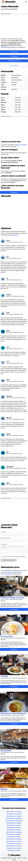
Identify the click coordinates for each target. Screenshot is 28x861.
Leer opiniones (14, 51)
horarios (10, 45)
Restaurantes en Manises (14, 825)
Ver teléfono (14, 192)
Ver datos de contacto (14, 61)
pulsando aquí (15, 235)
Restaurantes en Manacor (14, 834)
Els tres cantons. (7, 636)
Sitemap (14, 859)
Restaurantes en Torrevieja (14, 841)
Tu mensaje (4, 544)
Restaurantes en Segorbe (14, 823)
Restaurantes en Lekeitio (14, 814)
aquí (15, 146)
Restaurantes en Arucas (14, 827)
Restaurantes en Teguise (14, 848)
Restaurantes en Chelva (14, 843)
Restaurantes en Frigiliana (14, 816)
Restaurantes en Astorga (14, 811)
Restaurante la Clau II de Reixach (13, 713)
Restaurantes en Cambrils (14, 846)
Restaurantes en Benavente (14, 818)
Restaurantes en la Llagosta (14, 832)
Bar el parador (6, 750)
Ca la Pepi (4, 676)
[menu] (26, 2)
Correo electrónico (5, 538)
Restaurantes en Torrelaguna (14, 820)
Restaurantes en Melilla (14, 830)
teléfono (3, 47)
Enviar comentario (8, 560)
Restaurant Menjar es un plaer (12, 597)
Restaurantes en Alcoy (14, 850)
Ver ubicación (14, 56)
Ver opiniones (14, 609)
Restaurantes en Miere (14, 836)
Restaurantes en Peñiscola (14, 839)
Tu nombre (3, 532)
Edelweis (4, 789)
